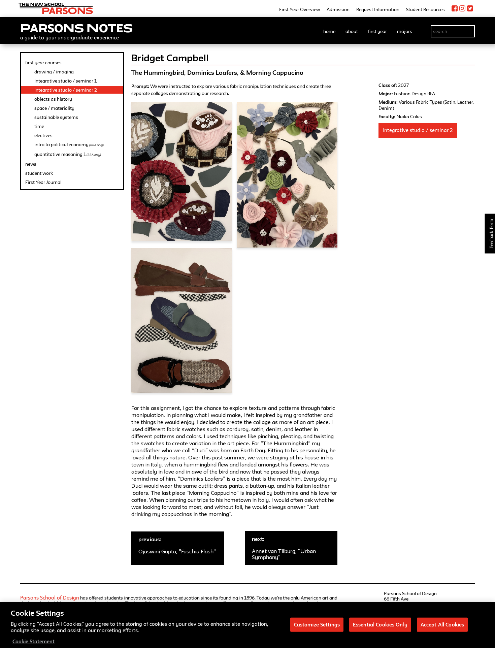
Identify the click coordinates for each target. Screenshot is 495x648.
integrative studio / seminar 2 (65, 90)
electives (43, 135)
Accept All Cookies (442, 624)
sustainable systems (56, 117)
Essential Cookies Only (380, 624)
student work (39, 173)
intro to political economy (69, 144)
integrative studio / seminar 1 (65, 81)
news (30, 164)
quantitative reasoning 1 (67, 154)
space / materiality (54, 108)
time (39, 126)
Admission (338, 9)
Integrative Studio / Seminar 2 (418, 130)
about (351, 31)
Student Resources (425, 9)
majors (404, 31)
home (329, 31)
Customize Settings (317, 624)
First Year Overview (299, 9)
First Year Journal (43, 182)
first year (377, 31)
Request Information (377, 9)
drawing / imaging (54, 71)
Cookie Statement (33, 641)
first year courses (43, 62)
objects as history (53, 99)
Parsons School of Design (49, 598)
